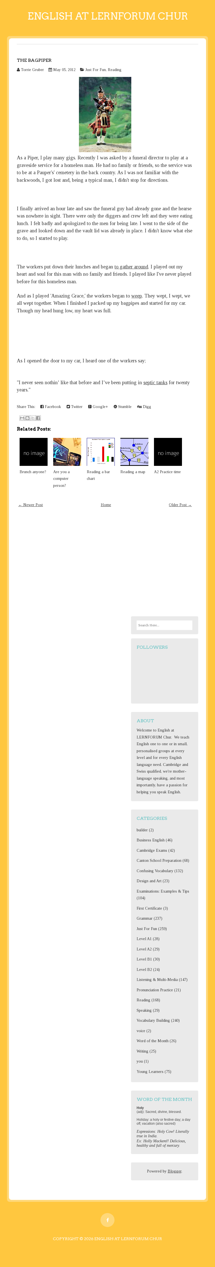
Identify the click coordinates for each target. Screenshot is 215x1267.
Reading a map (132, 472)
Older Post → (180, 505)
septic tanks (155, 382)
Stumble (124, 407)
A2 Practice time (167, 472)
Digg (146, 407)
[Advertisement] (105, 563)
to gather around (131, 267)
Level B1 (144, 959)
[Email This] (22, 418)
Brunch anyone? (33, 472)
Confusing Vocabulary (155, 871)
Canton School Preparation (159, 860)
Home (106, 505)
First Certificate (149, 908)
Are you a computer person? (61, 479)
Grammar (145, 918)
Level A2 (144, 949)
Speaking (144, 1010)
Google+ (100, 407)
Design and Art (149, 881)
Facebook (52, 407)
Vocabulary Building (153, 1020)
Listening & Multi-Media (157, 980)
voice (141, 1031)
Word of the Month (153, 1041)
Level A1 (144, 939)
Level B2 (144, 970)
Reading (114, 70)
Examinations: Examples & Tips (163, 891)
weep (136, 296)
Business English (151, 840)
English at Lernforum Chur (107, 16)
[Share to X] (33, 418)
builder (142, 830)
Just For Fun (95, 70)
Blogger (174, 1171)
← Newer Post (30, 505)
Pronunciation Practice (155, 990)
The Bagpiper (34, 60)
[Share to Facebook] (38, 418)
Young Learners (150, 1072)
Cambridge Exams (152, 850)
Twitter (76, 407)
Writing (142, 1051)
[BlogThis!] (27, 418)
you (140, 1061)
